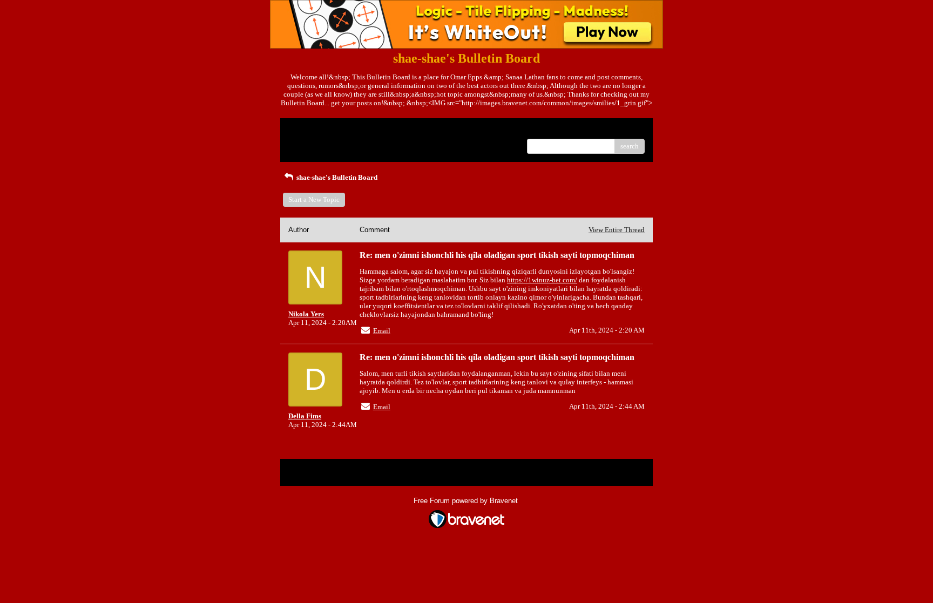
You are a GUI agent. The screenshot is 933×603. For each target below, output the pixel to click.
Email (381, 331)
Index (357, 130)
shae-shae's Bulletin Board (336, 177)
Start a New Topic (314, 199)
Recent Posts (307, 143)
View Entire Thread (617, 230)
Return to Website (314, 130)
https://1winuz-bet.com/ (542, 280)
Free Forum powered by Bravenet (467, 501)
